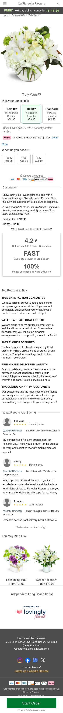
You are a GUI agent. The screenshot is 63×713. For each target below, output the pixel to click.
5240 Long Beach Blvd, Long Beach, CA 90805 (31, 642)
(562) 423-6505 (31, 645)
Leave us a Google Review (31, 671)
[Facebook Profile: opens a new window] (27, 660)
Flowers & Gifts (18, 15)
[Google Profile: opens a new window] (35, 660)
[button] (55, 705)
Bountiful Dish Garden (37, 430)
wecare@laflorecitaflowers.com (31, 648)
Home (5, 15)
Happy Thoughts (34, 510)
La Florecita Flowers (31, 3)
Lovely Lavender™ (35, 471)
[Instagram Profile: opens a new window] (20, 660)
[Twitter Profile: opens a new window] (43, 660)
